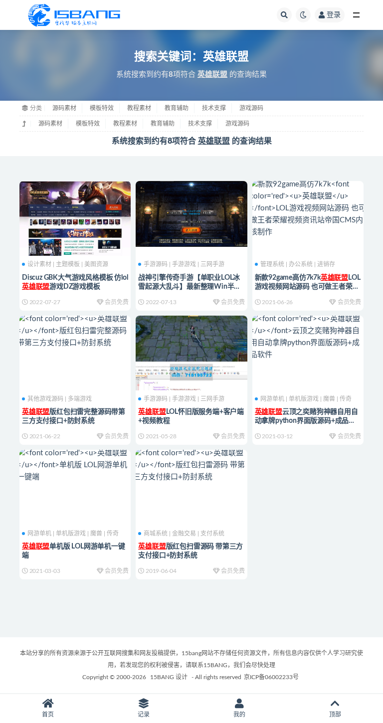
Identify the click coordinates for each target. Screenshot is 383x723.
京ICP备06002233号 (271, 677)
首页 (48, 715)
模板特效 (102, 108)
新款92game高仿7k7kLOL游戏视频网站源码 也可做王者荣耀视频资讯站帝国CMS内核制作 (308, 286)
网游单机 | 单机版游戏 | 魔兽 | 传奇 (306, 399)
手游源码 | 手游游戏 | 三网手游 (184, 264)
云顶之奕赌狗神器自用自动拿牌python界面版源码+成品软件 (306, 420)
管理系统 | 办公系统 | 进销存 (297, 264)
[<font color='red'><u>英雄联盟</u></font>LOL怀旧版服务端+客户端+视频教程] (191, 372)
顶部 (335, 715)
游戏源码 (251, 108)
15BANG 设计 (169, 677)
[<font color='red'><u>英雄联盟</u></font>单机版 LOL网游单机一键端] (75, 465)
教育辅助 (177, 108)
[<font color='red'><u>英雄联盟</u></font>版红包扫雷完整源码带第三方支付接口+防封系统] (75, 331)
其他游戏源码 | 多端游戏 (59, 399)
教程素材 (139, 108)
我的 (239, 715)
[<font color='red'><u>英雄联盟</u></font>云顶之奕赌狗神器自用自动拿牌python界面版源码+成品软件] (308, 337)
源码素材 (64, 108)
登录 (334, 14)
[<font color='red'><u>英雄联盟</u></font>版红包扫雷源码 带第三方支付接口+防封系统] (191, 465)
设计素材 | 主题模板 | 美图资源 (67, 264)
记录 (144, 715)
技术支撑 (214, 108)
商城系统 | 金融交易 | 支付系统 (184, 534)
